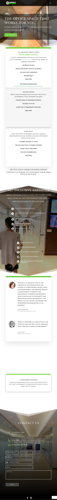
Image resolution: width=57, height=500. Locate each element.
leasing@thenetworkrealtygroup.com (28, 86)
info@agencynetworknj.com (22, 445)
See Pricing (10, 35)
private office (27, 60)
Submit (12, 484)
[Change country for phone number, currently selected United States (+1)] (7, 462)
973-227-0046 (15, 440)
